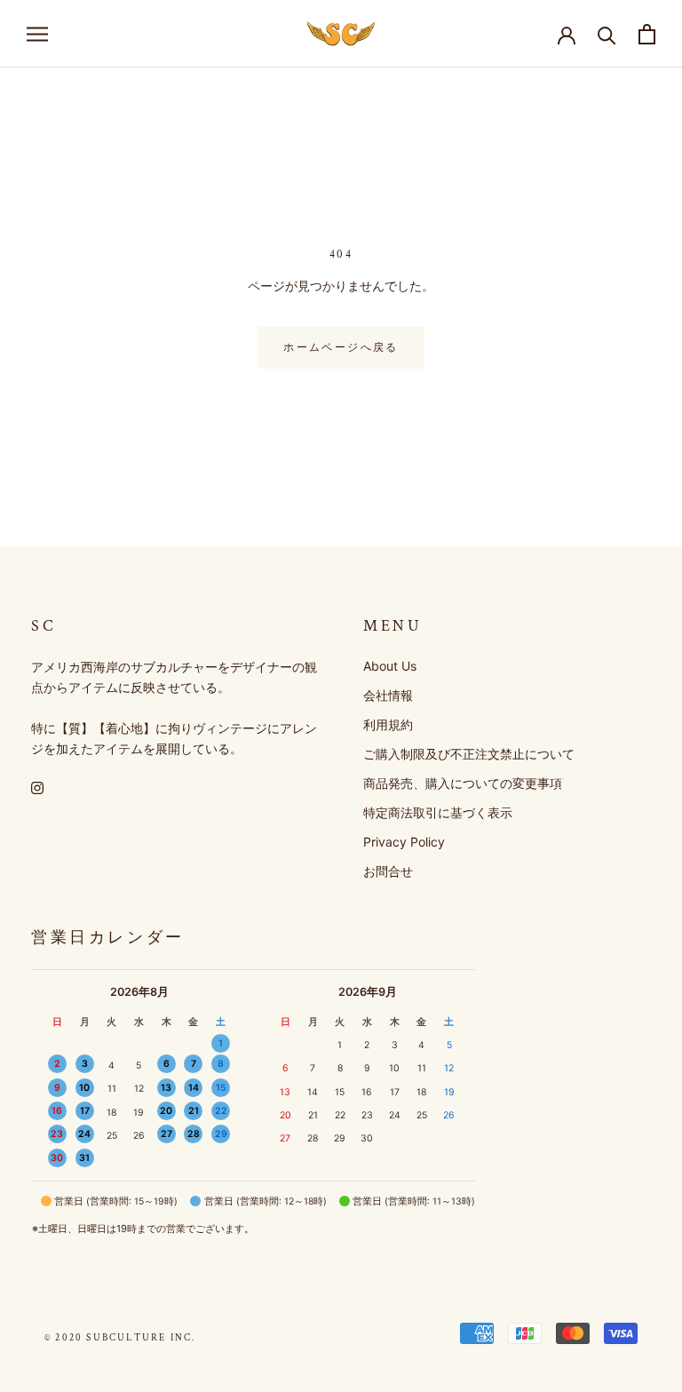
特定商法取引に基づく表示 (437, 812)
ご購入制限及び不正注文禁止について (469, 753)
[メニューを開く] (37, 34)
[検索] (607, 34)
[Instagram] (37, 786)
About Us (389, 665)
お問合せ (388, 871)
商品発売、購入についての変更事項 (462, 783)
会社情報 (388, 695)
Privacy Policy (404, 841)
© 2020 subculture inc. (120, 1338)
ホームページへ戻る (341, 347)
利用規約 (388, 724)
